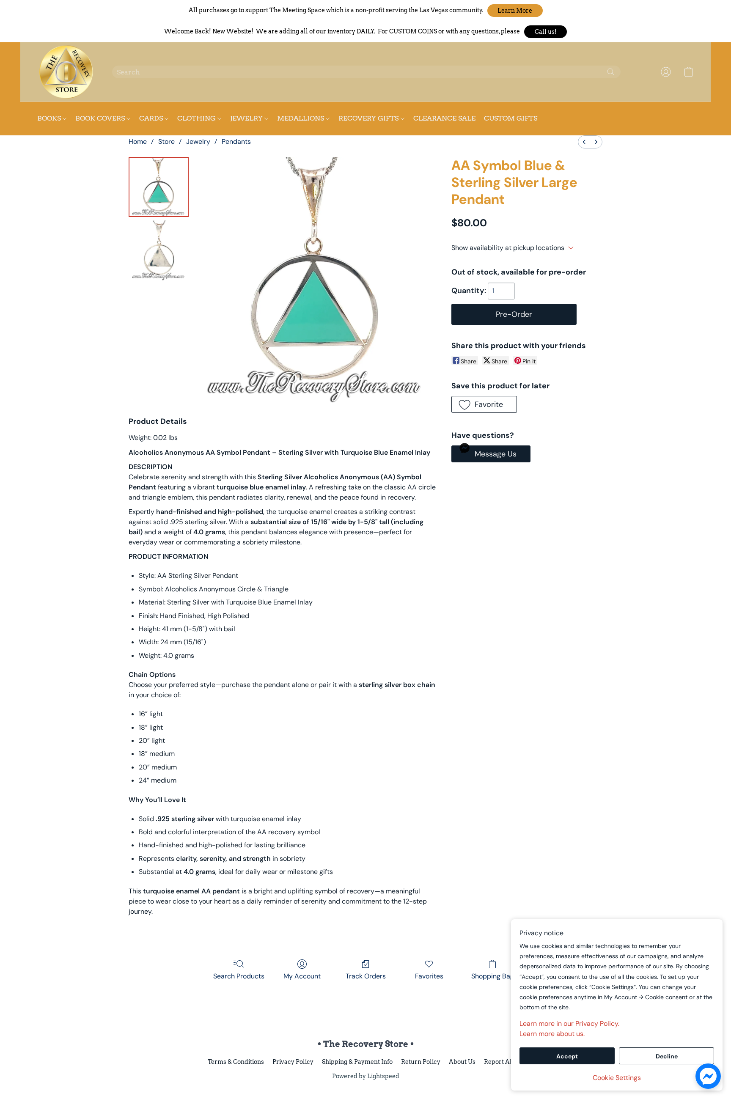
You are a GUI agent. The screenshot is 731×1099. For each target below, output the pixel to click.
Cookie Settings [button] (617, 1077)
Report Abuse (504, 1061)
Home (138, 141)
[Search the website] (611, 72)
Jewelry (198, 141)
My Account (302, 976)
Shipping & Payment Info (357, 1061)
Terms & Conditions (236, 1061)
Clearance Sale (444, 118)
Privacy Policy (292, 1061)
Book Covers (100, 118)
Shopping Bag (492, 976)
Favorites (429, 976)
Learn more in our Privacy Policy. (569, 1023)
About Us (462, 1061)
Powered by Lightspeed (365, 1076)
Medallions (301, 118)
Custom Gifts (510, 118)
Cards (152, 118)
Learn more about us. (552, 1033)
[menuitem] (584, 142)
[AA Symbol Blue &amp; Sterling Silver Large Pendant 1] (159, 250)
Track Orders (366, 976)
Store (166, 141)
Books (50, 118)
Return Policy (420, 1061)
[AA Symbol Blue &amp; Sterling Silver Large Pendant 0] (159, 187)
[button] (515, 10)
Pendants (236, 141)
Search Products (238, 976)
